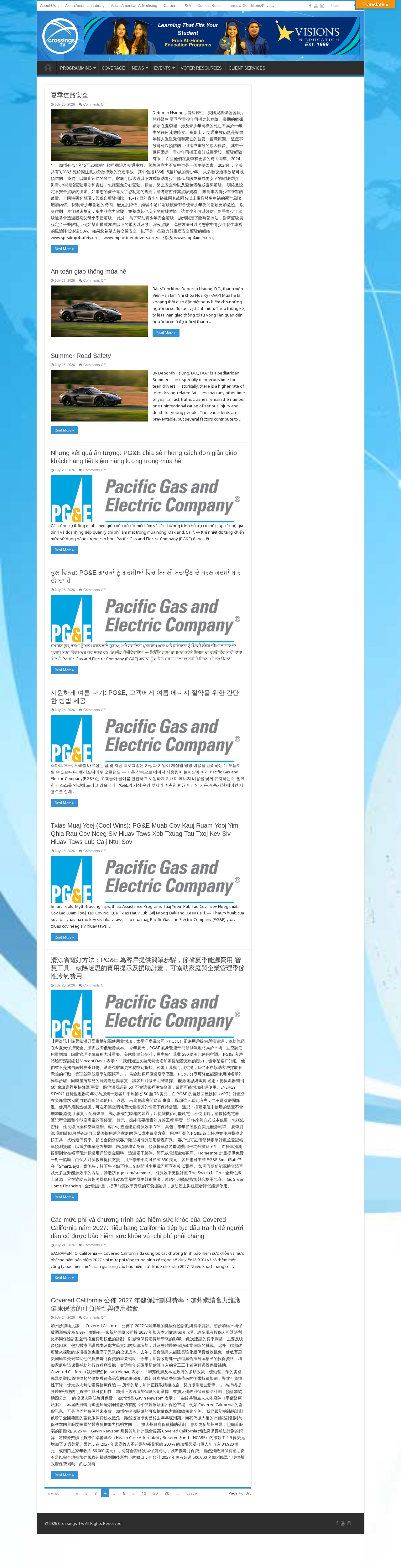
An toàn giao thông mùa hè (88, 271)
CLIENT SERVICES (247, 68)
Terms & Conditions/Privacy (251, 5)
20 (155, 1493)
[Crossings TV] (60, 34)
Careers (170, 5)
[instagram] (322, 6)
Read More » (64, 249)
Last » (191, 1493)
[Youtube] (315, 6)
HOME (48, 67)
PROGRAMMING (76, 68)
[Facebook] (310, 6)
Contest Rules (209, 5)
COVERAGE (113, 68)
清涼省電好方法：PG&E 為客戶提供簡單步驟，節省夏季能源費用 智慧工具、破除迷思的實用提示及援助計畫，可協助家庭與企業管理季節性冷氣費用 (148, 968)
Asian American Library (85, 5)
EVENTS (162, 68)
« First (53, 1493)
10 (144, 1493)
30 (167, 1493)
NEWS (138, 68)
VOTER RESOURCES (201, 68)
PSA (187, 5)
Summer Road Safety (81, 355)
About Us (48, 5)
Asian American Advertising (134, 5)
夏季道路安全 (69, 95)
